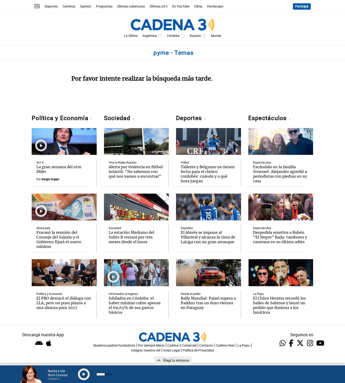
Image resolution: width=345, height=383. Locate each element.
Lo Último (131, 36)
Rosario (195, 36)
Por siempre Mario (151, 346)
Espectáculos (268, 118)
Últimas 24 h (159, 6)
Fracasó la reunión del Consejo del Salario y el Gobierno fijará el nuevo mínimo (58, 239)
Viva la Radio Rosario (122, 162)
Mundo (216, 36)
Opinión (85, 6)
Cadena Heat (225, 346)
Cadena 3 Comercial (181, 346)
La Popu (258, 294)
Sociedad (118, 118)
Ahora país (43, 228)
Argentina (149, 36)
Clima (198, 6)
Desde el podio (190, 294)
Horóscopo (215, 6)
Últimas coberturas (131, 6)
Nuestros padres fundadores (114, 346)
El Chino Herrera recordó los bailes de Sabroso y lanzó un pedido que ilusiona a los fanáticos (279, 305)
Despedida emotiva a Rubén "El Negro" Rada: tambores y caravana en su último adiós (280, 237)
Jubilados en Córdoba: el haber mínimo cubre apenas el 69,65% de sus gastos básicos (135, 305)
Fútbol (185, 162)
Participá (301, 6)
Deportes (51, 6)
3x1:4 (39, 162)
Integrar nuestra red (145, 350)
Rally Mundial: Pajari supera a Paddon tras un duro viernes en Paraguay (208, 303)
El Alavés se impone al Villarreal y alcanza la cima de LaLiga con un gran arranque (208, 237)
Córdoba (173, 36)
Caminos (68, 6)
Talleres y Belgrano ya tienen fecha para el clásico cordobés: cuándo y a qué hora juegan (208, 173)
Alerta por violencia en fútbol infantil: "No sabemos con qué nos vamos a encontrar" (136, 171)
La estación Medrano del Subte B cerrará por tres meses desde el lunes (131, 237)
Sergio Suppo (50, 179)
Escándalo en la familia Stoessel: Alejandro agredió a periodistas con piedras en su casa (280, 173)
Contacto (206, 346)
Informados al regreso (123, 294)
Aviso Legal (171, 350)
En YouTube (180, 6)
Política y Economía (61, 118)
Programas (104, 6)
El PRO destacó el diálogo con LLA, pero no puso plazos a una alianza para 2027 (63, 303)
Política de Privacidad (198, 350)
